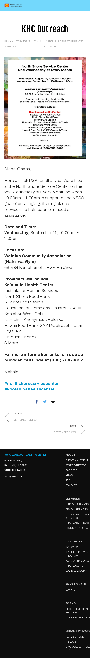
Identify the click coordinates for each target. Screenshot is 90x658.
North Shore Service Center (65, 41)
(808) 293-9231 (14, 476)
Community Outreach (18, 41)
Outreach (49, 46)
